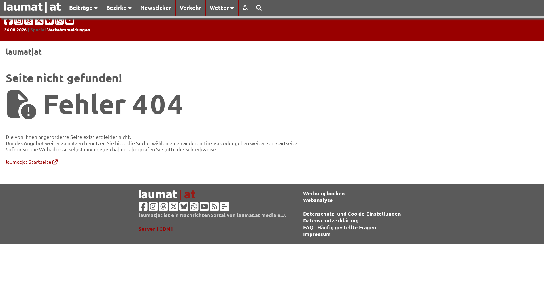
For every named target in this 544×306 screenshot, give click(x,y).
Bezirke (117, 7)
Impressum (317, 234)
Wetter (220, 7)
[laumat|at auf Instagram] (19, 22)
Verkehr (190, 7)
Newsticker (155, 7)
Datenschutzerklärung (331, 220)
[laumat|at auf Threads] (29, 22)
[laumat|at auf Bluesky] (50, 22)
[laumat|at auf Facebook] (9, 22)
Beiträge (81, 7)
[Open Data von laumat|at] (224, 208)
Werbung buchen (324, 193)
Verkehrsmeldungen (68, 30)
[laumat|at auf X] (40, 22)
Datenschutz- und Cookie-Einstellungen (352, 213)
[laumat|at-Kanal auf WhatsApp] (60, 22)
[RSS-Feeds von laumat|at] (214, 208)
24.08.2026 (15, 30)
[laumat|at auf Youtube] (69, 22)
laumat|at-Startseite (29, 162)
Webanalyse (318, 200)
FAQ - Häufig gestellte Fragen (339, 227)
